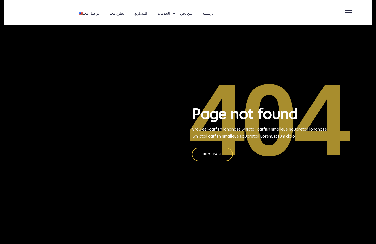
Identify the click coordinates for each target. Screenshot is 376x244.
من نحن (186, 13)
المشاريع (140, 13)
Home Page (212, 154)
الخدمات (163, 13)
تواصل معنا (91, 13)
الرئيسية (208, 13)
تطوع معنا (116, 13)
